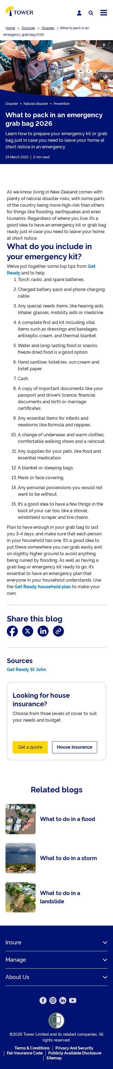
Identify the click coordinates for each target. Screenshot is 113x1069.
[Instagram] (53, 1000)
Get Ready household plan (43, 586)
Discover (28, 28)
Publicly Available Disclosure (74, 1053)
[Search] (91, 13)
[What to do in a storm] (56, 858)
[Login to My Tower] (79, 13)
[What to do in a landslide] (56, 897)
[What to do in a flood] (56, 819)
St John (38, 669)
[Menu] (104, 13)
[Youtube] (73, 1000)
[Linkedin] (63, 1000)
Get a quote (30, 747)
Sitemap (54, 1058)
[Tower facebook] (43, 1000)
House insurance (74, 747)
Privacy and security (74, 1048)
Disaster (48, 28)
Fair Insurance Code (25, 1053)
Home (10, 28)
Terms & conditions (32, 1048)
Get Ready (18, 669)
